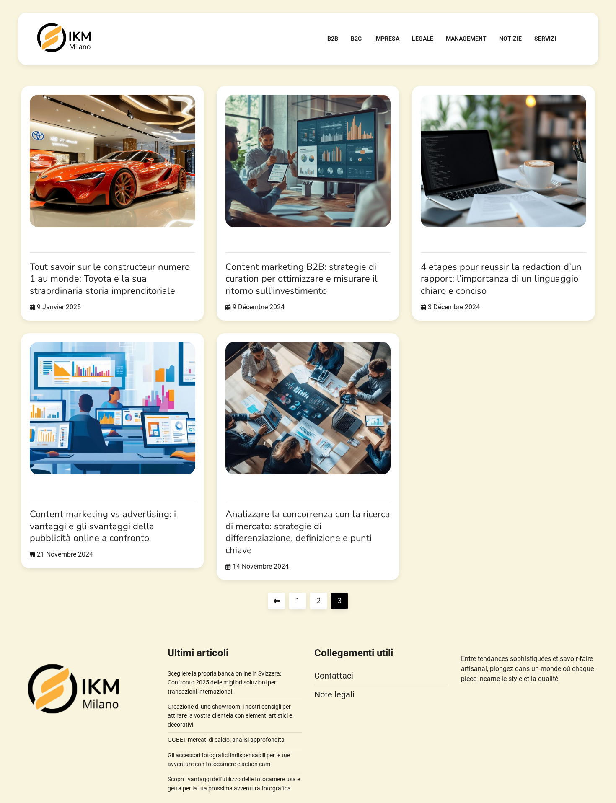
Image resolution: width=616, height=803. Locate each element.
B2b (332, 38)
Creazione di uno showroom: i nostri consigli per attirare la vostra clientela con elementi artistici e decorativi (230, 715)
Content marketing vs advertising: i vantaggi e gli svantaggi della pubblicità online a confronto (103, 526)
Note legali (334, 694)
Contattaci (333, 676)
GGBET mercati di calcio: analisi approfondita (226, 739)
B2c (356, 38)
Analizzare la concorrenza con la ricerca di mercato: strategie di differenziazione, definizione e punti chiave (307, 532)
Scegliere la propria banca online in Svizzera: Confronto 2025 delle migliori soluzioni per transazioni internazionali (224, 682)
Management (466, 38)
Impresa (386, 38)
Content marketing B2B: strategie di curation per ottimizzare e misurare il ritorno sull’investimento (301, 279)
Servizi (545, 38)
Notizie (510, 38)
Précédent (276, 601)
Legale (422, 38)
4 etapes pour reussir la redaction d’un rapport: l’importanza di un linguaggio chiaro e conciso (501, 279)
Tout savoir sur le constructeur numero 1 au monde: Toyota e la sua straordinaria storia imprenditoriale (110, 279)
